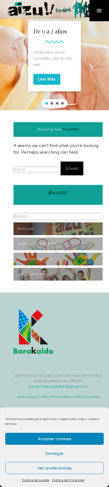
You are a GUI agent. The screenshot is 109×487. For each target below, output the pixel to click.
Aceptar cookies (54, 438)
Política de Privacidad (68, 480)
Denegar (54, 453)
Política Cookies (86, 397)
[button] (46, 103)
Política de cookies (35, 480)
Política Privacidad (54, 397)
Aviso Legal (26, 397)
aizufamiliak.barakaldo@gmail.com (58, 386)
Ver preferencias (54, 468)
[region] (54, 62)
